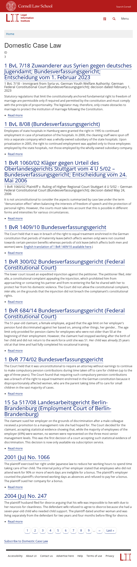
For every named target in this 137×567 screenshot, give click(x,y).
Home (10, 34)
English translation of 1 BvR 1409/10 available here (57, 247)
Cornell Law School (34, 5)
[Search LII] (114, 18)
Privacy (110, 556)
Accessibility (15, 556)
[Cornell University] (11, 5)
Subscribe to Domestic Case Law (26, 541)
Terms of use (94, 556)
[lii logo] (20, 18)
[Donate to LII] (104, 18)
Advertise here (65, 556)
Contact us (46, 556)
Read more (15, 115)
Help (80, 556)
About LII (31, 556)
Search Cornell (123, 6)
